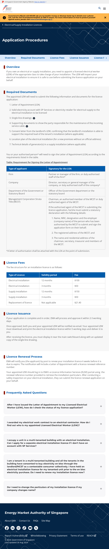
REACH (90, 535)
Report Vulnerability (15, 535)
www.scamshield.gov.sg (40, 19)
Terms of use (77, 535)
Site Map (45, 520)
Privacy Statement (58, 535)
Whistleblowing (38, 535)
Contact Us (24, 520)
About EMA (10, 520)
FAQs (35, 520)
